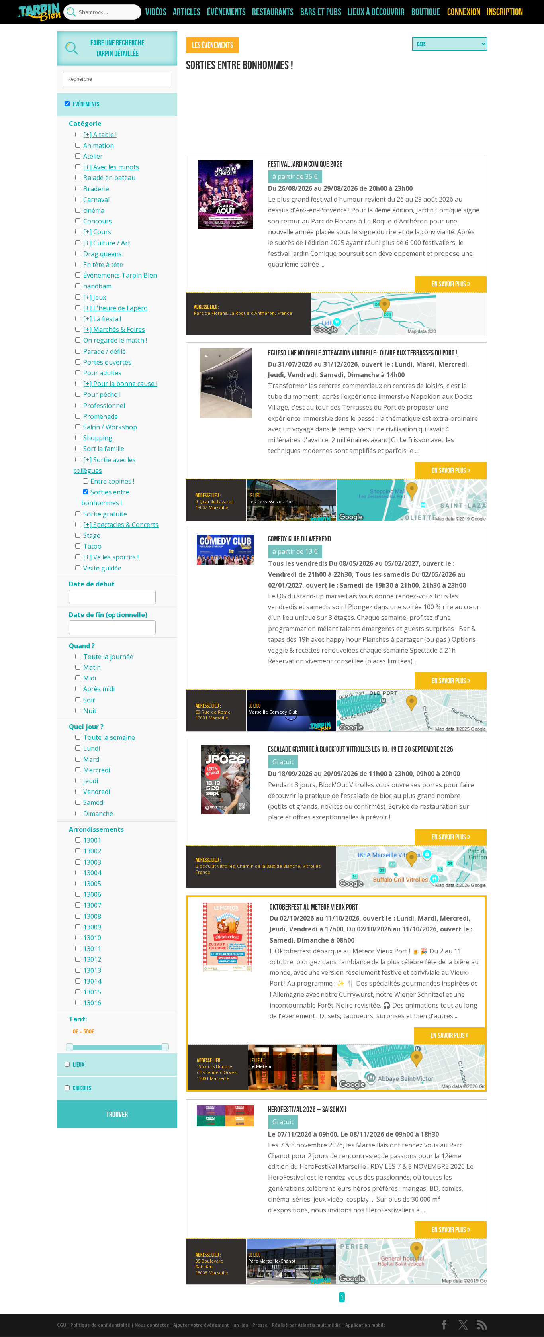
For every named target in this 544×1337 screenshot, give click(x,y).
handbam (97, 286)
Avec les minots (116, 167)
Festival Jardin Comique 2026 (305, 164)
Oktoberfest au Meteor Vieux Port (314, 907)
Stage (91, 535)
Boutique (425, 12)
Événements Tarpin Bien (120, 275)
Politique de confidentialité (100, 1325)
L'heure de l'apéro (120, 308)
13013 (92, 970)
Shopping (97, 437)
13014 (92, 981)
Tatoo (92, 546)
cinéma (93, 210)
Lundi (91, 748)
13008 (92, 916)
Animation (98, 145)
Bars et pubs (320, 12)
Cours (102, 231)
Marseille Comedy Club (273, 712)
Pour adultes (102, 373)
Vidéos (155, 12)
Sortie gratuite (105, 514)
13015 (92, 992)
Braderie (96, 188)
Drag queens (102, 253)
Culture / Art (111, 243)
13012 (92, 959)
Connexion (463, 12)
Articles (186, 12)
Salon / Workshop (110, 427)
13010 (92, 937)
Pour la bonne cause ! (125, 383)
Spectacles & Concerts (126, 524)
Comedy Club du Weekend (299, 539)
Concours (97, 221)
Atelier (93, 156)
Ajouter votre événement (201, 1325)
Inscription (505, 12)
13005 (92, 883)
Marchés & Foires (119, 329)
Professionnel (104, 405)
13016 (92, 1002)
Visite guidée (102, 568)
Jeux (99, 297)
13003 (92, 862)
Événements (226, 12)
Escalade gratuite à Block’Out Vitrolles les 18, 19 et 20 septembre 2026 (360, 749)
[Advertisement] (336, 114)
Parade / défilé (104, 351)
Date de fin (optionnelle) (108, 614)
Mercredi (96, 770)
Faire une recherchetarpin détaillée (117, 48)
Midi (89, 678)
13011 (92, 948)
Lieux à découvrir (376, 12)
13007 (92, 905)
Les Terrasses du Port (272, 501)
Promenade (100, 416)
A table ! (105, 134)
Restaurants (273, 12)
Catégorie (85, 123)
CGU (61, 1325)
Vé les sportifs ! (116, 557)
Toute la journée (108, 656)
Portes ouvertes (107, 362)
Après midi (99, 688)
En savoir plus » (451, 284)
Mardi (92, 759)
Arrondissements (96, 829)
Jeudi (90, 780)
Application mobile (365, 1325)
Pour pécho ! (102, 394)
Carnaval (96, 199)
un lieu (240, 1325)
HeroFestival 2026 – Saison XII (307, 1110)
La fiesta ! (107, 318)
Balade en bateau (109, 177)
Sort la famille (103, 448)
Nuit (89, 710)
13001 (92, 840)
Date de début (92, 584)
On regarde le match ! (115, 340)
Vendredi (96, 791)
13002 (92, 851)
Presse (260, 1325)
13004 (92, 872)
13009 (92, 927)
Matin (92, 667)
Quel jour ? (86, 726)
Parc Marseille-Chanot (272, 1261)
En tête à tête (103, 264)
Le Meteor (261, 1066)
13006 (92, 894)
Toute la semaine (109, 737)
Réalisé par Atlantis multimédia (306, 1325)
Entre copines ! (112, 481)
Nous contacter (152, 1325)
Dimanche (98, 813)
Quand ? (82, 645)
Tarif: (78, 1019)
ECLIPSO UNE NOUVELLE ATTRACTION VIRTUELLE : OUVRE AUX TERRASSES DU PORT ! (362, 353)
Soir (89, 700)
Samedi (94, 802)
